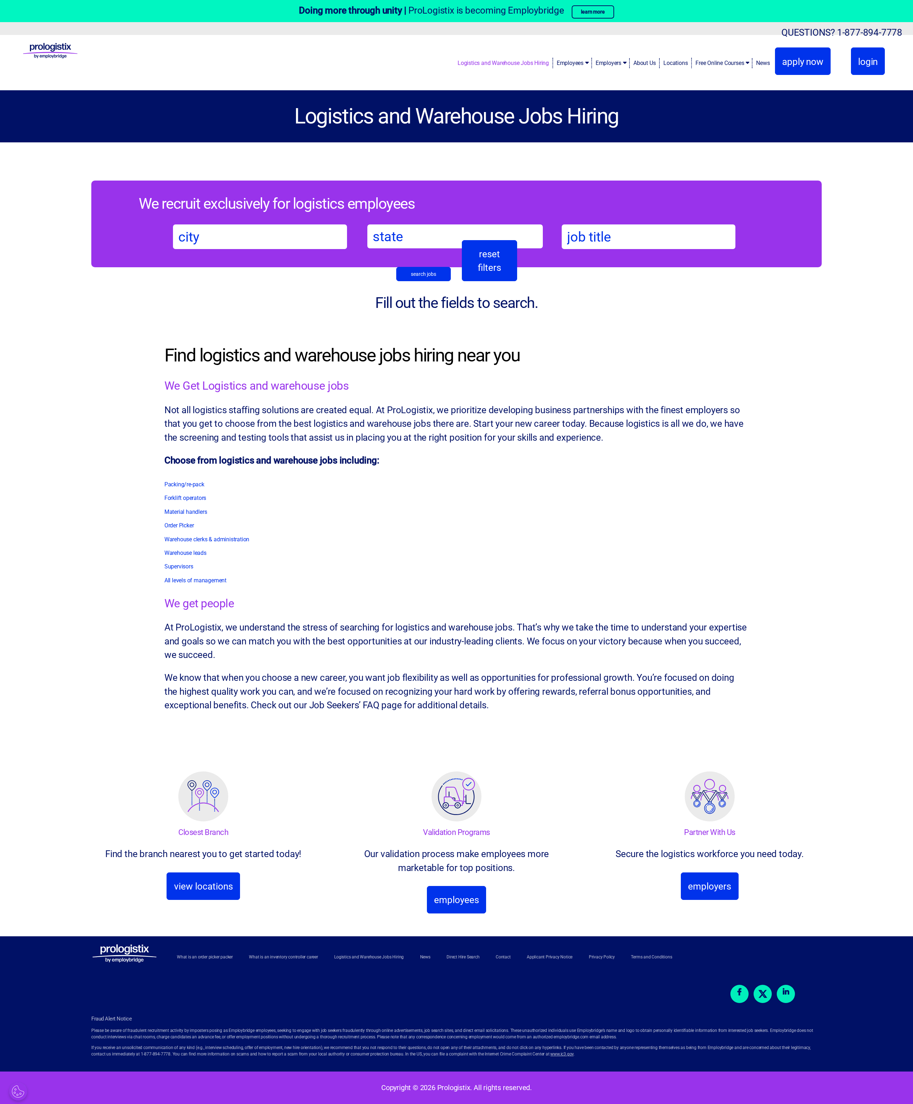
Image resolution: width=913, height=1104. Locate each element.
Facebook (739, 994)
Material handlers (185, 511)
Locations (675, 63)
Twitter (763, 994)
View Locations (203, 886)
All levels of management (195, 580)
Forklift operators (185, 498)
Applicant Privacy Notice (549, 956)
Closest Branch (203, 832)
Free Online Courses (719, 63)
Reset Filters (489, 261)
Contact (503, 956)
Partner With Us (709, 832)
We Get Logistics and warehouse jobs (256, 386)
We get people (199, 603)
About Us (644, 63)
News (763, 63)
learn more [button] (593, 12)
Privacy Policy (602, 956)
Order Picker (179, 525)
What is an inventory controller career (283, 956)
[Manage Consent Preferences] (18, 1091)
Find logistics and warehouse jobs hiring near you (342, 355)
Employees (570, 63)
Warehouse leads (185, 553)
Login (868, 61)
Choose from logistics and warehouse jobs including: (271, 460)
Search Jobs (423, 274)
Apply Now (802, 61)
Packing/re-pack (185, 484)
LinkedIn (786, 994)
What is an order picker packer (205, 956)
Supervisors (178, 566)
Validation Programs (456, 832)
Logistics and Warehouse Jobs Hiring (503, 63)
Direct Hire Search (463, 956)
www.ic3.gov (561, 1054)
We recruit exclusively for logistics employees (277, 203)
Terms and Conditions (651, 956)
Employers (608, 63)
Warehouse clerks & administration (206, 539)
